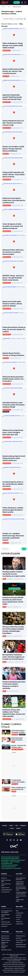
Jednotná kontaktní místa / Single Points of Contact (13, 970)
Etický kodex (6, 972)
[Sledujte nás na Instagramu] (10, 840)
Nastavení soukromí (9, 968)
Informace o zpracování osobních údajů (11, 966)
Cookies (23, 966)
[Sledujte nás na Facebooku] (7, 840)
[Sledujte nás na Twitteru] (14, 840)
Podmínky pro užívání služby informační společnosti (13, 964)
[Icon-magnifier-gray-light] (25, 19)
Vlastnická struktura (18, 968)
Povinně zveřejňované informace (17, 972)
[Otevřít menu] (25, 2)
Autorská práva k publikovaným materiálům (13, 962)
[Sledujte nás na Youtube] (21, 840)
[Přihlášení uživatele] (22, 2)
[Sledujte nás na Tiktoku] (17, 840)
